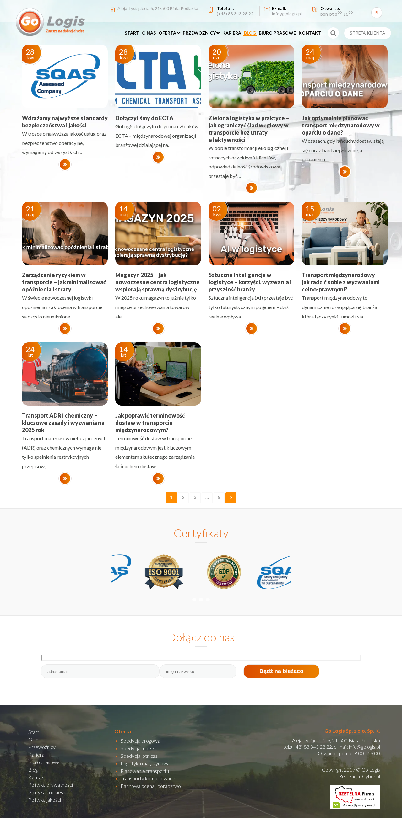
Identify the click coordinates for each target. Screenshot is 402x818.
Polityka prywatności (50, 785)
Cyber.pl (371, 776)
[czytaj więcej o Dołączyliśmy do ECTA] (158, 157)
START (132, 32)
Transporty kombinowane (148, 778)
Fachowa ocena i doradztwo (151, 786)
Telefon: (235, 11)
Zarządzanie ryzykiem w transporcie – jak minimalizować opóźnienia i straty (64, 282)
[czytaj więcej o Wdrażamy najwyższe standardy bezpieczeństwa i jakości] (65, 164)
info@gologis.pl (364, 747)
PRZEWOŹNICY (199, 32)
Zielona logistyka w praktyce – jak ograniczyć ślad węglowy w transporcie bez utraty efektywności (249, 129)
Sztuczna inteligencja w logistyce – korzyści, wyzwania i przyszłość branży (250, 282)
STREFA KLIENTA (367, 32)
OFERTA (167, 32)
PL (376, 12)
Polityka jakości (44, 800)
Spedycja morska (139, 748)
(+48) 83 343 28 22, (312, 747)
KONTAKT (310, 32)
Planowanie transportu (145, 771)
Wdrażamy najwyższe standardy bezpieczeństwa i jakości (65, 122)
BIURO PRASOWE (277, 32)
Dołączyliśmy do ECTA (144, 118)
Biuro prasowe (44, 762)
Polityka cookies (45, 792)
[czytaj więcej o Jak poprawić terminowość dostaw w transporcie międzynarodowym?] (158, 478)
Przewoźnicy (42, 747)
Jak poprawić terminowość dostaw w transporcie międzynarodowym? (150, 422)
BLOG (250, 32)
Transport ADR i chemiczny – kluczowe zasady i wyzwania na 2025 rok (63, 422)
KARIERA (231, 32)
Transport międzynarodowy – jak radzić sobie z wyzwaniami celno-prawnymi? (341, 282)
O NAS (149, 32)
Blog (33, 770)
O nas (34, 739)
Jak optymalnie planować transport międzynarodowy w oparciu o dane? (341, 125)
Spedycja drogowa (140, 741)
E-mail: (287, 11)
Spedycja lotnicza (139, 756)
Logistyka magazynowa (145, 763)
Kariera (36, 754)
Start (33, 732)
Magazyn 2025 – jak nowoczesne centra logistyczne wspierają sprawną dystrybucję (157, 282)
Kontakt (37, 777)
